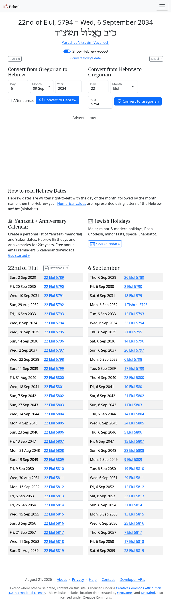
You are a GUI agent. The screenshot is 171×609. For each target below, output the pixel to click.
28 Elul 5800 (134, 377)
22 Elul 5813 (54, 496)
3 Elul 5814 (133, 505)
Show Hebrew (90, 51)
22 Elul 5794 (54, 322)
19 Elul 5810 (134, 468)
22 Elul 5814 (54, 505)
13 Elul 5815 (134, 514)
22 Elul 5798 (54, 359)
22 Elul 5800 (54, 377)
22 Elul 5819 (54, 550)
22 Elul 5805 (54, 423)
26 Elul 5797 (134, 350)
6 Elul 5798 (133, 359)
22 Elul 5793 (54, 313)
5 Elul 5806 (133, 432)
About (62, 579)
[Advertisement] (85, 152)
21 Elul (14, 59)
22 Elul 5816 (54, 523)
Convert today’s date (85, 58)
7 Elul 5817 (133, 532)
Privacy (78, 579)
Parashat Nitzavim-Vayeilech (85, 42)
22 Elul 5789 (54, 277)
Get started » (19, 255)
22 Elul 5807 (54, 441)
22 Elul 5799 (54, 368)
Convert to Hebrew (59, 100)
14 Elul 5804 (134, 414)
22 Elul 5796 (54, 341)
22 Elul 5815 (54, 514)
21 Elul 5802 (134, 395)
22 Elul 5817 (54, 532)
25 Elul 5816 (134, 523)
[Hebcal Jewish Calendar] (11, 6)
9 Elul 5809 (133, 459)
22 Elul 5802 (54, 395)
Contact (108, 579)
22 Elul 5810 (54, 468)
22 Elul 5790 (54, 286)
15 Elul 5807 (134, 441)
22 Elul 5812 (54, 486)
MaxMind (148, 593)
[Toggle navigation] (162, 6)
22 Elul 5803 (54, 404)
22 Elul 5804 (54, 414)
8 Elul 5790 (133, 286)
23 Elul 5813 (134, 496)
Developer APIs (132, 579)
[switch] (67, 51)
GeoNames (125, 593)
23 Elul (156, 59)
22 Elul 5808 (54, 450)
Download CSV (58, 268)
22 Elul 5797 (54, 350)
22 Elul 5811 (54, 477)
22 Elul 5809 (54, 459)
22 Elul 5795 (54, 332)
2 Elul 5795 (133, 332)
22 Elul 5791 (54, 295)
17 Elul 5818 (134, 541)
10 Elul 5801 (134, 386)
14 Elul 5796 (134, 341)
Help (93, 579)
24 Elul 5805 (134, 423)
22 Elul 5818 (54, 541)
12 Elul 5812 (134, 486)
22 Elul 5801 (54, 386)
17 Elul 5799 (134, 368)
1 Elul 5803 (133, 404)
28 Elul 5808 (134, 450)
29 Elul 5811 (134, 477)
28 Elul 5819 (134, 550)
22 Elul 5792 (54, 304)
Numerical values (71, 203)
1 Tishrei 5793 (135, 304)
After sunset (23, 100)
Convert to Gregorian (140, 101)
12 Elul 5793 (134, 313)
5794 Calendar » (107, 244)
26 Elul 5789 (134, 277)
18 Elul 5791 (134, 295)
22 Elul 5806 (54, 432)
